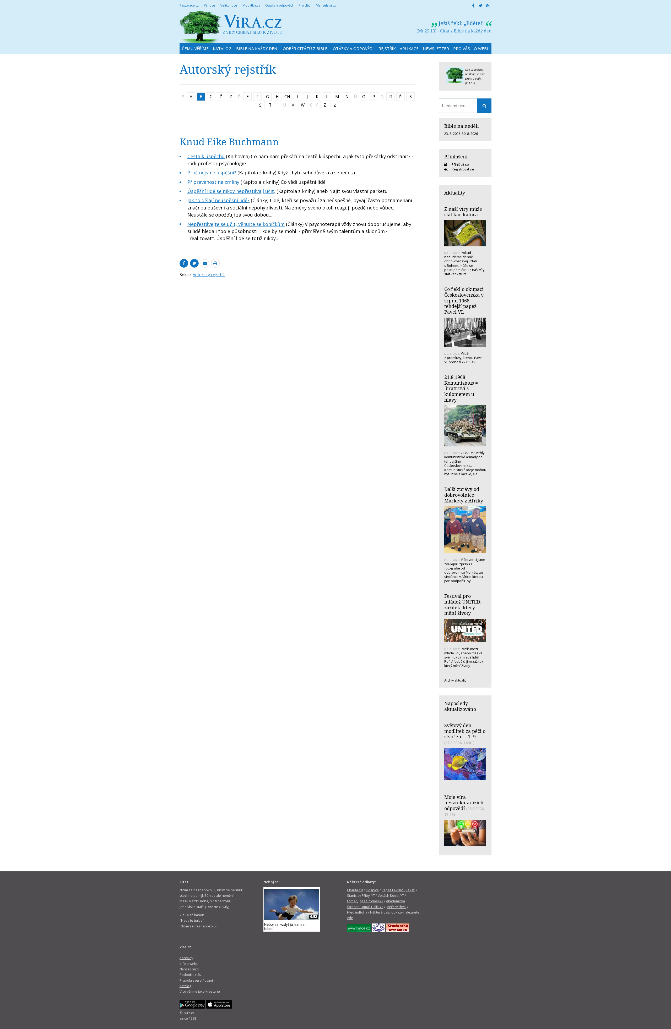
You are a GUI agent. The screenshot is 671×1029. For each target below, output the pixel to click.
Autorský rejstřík (209, 275)
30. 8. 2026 (470, 133)
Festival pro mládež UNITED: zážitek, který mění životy (462, 604)
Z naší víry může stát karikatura (463, 212)
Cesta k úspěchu (206, 156)
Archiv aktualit (455, 680)
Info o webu (189, 963)
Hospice (372, 890)
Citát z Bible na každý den (465, 31)
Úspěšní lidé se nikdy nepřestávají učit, (231, 191)
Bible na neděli (461, 126)
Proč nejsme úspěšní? (211, 172)
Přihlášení (456, 156)
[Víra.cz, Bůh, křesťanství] (231, 27)
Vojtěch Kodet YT (391, 895)
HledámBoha (357, 912)
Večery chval (396, 906)
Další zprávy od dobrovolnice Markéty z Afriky (463, 495)
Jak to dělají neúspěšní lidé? (218, 200)
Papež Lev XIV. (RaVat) (398, 890)
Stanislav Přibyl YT (361, 895)
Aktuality (454, 193)
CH (287, 96)
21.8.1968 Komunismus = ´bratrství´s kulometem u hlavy (461, 388)
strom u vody (473, 78)
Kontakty (186, 957)
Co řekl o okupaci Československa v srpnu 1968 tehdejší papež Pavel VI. (464, 300)
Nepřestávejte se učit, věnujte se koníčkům (236, 224)
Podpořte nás (190, 974)
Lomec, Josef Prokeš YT (365, 901)
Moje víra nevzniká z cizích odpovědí (463, 802)
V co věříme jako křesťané (200, 991)
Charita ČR (355, 890)
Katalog (185, 985)
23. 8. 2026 (452, 133)
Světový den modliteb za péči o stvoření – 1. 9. (464, 731)
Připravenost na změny (213, 182)
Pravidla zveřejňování (196, 980)
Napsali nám (189, 969)
